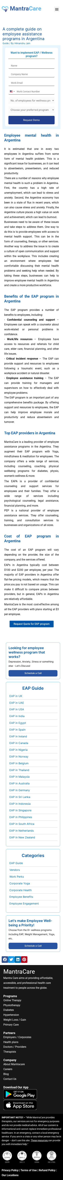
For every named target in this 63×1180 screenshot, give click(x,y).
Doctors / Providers (14, 1046)
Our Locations (10, 1175)
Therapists (9, 1051)
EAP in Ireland (18, 736)
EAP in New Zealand (22, 837)
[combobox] (12, 91)
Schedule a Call (33, 673)
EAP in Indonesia (20, 803)
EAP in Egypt (17, 723)
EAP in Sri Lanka (19, 797)
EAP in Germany (19, 790)
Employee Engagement (24, 903)
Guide (6, 43)
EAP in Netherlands (21, 830)
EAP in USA (16, 709)
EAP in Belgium (19, 763)
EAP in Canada (18, 743)
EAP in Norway (18, 756)
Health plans (10, 1042)
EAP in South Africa (21, 824)
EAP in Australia (19, 783)
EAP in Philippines (20, 817)
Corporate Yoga (19, 883)
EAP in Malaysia (19, 776)
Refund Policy (47, 1170)
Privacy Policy (10, 1170)
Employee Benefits (21, 896)
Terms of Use (28, 1170)
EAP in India (17, 716)
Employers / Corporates (17, 1037)
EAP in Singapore (20, 810)
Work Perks (16, 876)
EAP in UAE (16, 702)
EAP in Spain (17, 729)
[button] (56, 9)
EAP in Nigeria (18, 749)
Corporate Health (20, 890)
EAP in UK (15, 696)
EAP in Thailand (19, 770)
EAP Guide (16, 863)
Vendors (14, 870)
